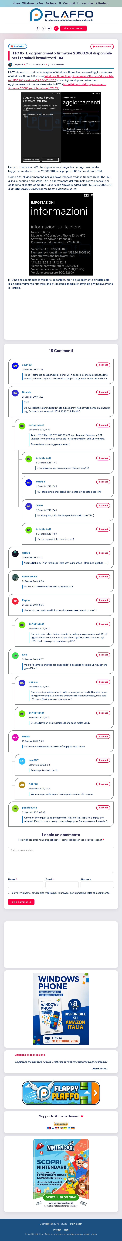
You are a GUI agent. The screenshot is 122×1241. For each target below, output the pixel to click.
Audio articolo (103, 46)
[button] (73, 28)
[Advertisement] (61, 314)
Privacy (57, 1229)
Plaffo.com (76, 1223)
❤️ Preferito (17, 46)
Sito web (86, 879)
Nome (12, 879)
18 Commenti (57, 64)
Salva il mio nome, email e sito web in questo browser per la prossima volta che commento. (61, 893)
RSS (66, 1229)
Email (49, 879)
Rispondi (103, 364)
